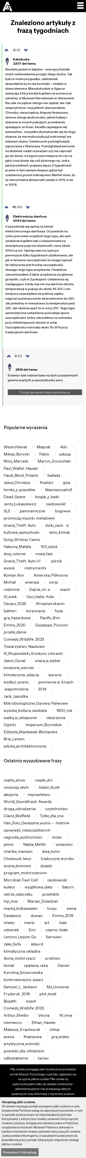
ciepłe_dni (44, 780)
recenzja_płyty (16, 787)
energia (32, 582)
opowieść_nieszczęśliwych (27, 830)
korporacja (35, 611)
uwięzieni (64, 844)
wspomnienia (16, 689)
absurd (37, 944)
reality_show (14, 780)
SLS (7, 511)
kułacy (9, 887)
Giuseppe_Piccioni (51, 625)
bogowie (62, 511)
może (57, 837)
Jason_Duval (14, 660)
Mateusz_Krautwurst (22, 1029)
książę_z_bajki (47, 497)
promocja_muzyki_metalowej (29, 518)
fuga (59, 611)
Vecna (43, 1015)
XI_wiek (10, 596)
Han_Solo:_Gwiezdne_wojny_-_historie (36, 823)
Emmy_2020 (15, 625)
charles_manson (18, 851)
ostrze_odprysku (18, 894)
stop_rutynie (15, 554)
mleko (9, 922)
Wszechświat (15, 447)
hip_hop (11, 901)
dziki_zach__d (57, 525)
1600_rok (64, 710)
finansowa (33, 1037)
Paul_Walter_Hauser (21, 468)
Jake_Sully (12, 944)
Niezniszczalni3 (58, 490)
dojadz (46, 866)
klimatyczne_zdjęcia (21, 675)
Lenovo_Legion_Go (20, 937)
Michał (10, 582)
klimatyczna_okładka (22, 951)
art (46, 922)
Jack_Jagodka (16, 696)
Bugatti (10, 1001)
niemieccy (13, 1022)
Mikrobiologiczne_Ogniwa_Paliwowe (36, 703)
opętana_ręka (36, 965)
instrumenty (35, 568)
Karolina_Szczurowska (23, 972)
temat (9, 965)
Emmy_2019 (62, 915)
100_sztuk (49, 546)
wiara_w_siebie (47, 660)
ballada (53, 475)
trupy (52, 908)
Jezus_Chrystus (17, 482)
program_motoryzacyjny (25, 873)
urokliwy (52, 958)
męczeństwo (39, 794)
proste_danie (15, 632)
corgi (53, 582)
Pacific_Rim (50, 618)
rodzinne (12, 589)
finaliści (46, 482)
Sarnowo (53, 937)
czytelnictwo (56, 809)
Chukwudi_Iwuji (17, 858)
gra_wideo (60, 1037)
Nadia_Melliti (34, 844)
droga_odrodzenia (20, 809)
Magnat (43, 447)
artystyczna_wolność (22, 1044)
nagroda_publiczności (23, 837)
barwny (55, 675)
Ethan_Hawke (43, 1022)
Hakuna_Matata (17, 546)
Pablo (44, 454)
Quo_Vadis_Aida (40, 596)
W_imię (65, 1015)
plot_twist (47, 994)
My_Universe (58, 987)
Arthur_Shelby (16, 1015)
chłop (55, 1029)
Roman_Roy (14, 575)
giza (66, 482)
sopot (65, 589)
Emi (32, 930)
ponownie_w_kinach (55, 682)
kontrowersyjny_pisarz (23, 979)
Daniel (63, 965)
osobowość (56, 504)
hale (63, 922)
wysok (9, 568)
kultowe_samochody (22, 532)
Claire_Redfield (17, 816)
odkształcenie (16, 1058)
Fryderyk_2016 (17, 994)
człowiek (11, 930)
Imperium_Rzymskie (44, 724)
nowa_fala (43, 554)
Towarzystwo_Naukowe (24, 646)
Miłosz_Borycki (17, 454)
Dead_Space (14, 497)
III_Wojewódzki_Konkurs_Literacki (33, 653)
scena (9, 1037)
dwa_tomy (51, 851)
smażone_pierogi (19, 667)
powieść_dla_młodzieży (24, 1051)
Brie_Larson (14, 739)
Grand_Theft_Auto (20, 525)
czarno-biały (56, 930)
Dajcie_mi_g (39, 589)
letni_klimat (59, 532)
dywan (36, 915)
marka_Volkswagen (21, 908)
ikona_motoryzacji (19, 958)
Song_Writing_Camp (22, 539)
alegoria (11, 794)
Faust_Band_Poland (21, 475)
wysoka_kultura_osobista (25, 710)
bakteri (10, 611)
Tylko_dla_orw (52, 816)
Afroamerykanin (50, 603)
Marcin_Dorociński (54, 461)
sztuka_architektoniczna (25, 746)
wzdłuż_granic (16, 682)
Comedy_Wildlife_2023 (24, 639)
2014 (42, 689)
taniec (43, 1058)
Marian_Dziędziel (42, 901)
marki (29, 922)
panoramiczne (32, 511)
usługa (65, 454)
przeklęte (50, 894)
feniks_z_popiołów (19, 490)
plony (9, 844)
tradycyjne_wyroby (57, 858)
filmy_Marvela (16, 461)
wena (71, 908)
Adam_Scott (49, 787)
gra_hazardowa (17, 618)
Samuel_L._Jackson (20, 987)
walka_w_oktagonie (20, 717)
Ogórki (10, 724)
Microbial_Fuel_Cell (21, 880)
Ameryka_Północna (51, 575)
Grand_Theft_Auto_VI (22, 561)
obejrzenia (55, 717)
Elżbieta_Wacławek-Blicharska (30, 732)
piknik (56, 561)
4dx (63, 447)
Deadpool (12, 915)
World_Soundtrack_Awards (28, 801)
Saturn (68, 887)
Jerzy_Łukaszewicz (20, 504)
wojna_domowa (17, 866)
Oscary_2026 (15, 603)
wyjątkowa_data (38, 887)
